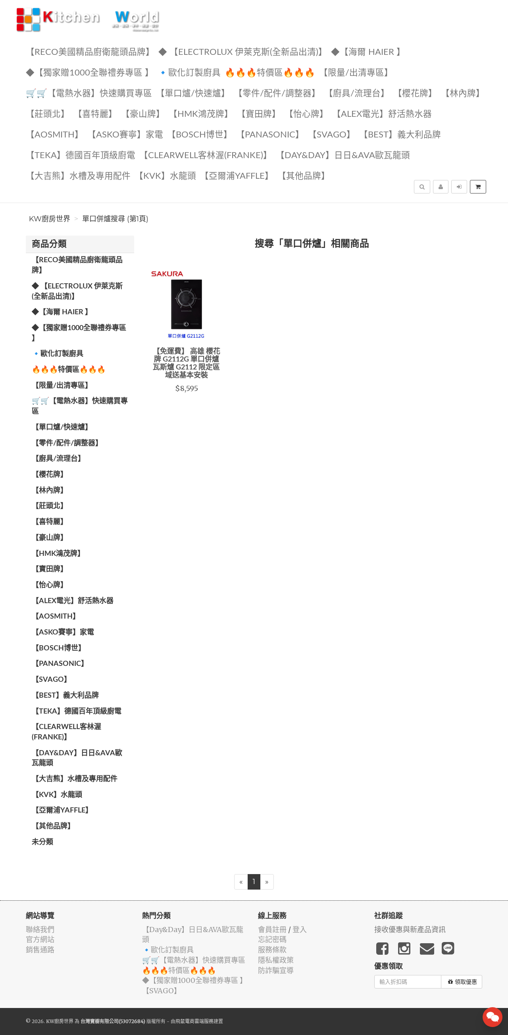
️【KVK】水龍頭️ (165, 176)
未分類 (42, 842)
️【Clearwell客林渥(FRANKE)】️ (205, 155)
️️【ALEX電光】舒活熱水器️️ (382, 114)
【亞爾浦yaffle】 (236, 176)
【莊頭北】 (47, 114)
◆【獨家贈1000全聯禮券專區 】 (90, 73)
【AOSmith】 (54, 135)
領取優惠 (466, 981)
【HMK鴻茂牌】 (201, 114)
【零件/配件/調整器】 (277, 93)
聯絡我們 (40, 929)
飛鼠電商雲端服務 (194, 1021)
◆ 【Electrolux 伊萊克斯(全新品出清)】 (242, 52)
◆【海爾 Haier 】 (368, 52)
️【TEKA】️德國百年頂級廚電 (80, 155)
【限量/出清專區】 (356, 73)
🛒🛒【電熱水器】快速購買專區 (89, 93)
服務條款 (272, 949)
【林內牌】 (463, 93)
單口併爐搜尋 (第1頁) (115, 219)
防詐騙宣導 (276, 970)
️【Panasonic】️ (270, 135)
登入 (299, 929)
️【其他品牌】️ (303, 176)
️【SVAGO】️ (331, 135)
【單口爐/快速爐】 (193, 93)
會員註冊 (272, 929)
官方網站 (40, 939)
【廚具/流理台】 (356, 93)
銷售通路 (40, 949)
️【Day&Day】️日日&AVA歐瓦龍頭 (343, 155)
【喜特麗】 (95, 114)
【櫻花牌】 (415, 93)
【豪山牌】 (143, 114)
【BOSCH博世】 (199, 135)
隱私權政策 (276, 960)
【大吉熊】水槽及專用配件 (78, 176)
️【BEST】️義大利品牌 (400, 135)
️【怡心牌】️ (306, 114)
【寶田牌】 (259, 114)
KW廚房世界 (49, 219)
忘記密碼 (272, 939)
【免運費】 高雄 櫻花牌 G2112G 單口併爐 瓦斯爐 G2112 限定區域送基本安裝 (186, 363)
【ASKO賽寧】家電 (125, 135)
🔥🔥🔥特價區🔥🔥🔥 (270, 73)
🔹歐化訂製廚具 (189, 73)
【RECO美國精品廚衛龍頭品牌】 (90, 52)
